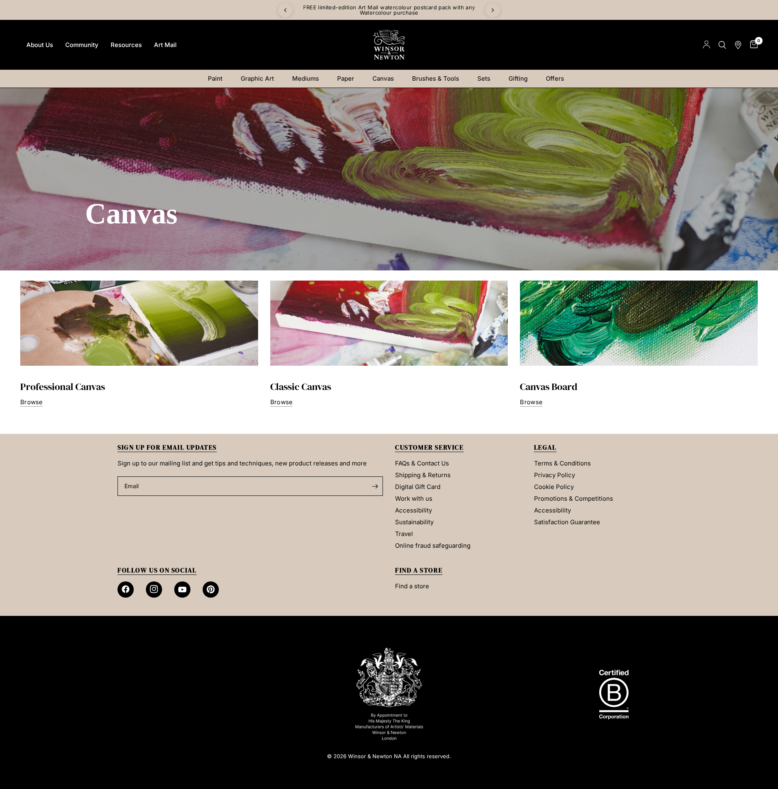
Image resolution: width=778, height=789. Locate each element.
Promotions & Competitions (573, 498)
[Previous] (285, 10)
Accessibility (413, 510)
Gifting (518, 78)
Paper (345, 78)
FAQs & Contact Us (422, 463)
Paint (215, 78)
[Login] (706, 45)
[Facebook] (126, 589)
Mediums (305, 78)
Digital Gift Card (417, 487)
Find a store (412, 586)
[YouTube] (182, 589)
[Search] (722, 45)
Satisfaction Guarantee (567, 522)
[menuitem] (39, 45)
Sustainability (414, 522)
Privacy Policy (554, 475)
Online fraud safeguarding (432, 545)
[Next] (492, 10)
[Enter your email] (375, 486)
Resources (126, 45)
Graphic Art (257, 78)
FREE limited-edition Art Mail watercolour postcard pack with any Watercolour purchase (389, 10)
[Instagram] (154, 589)
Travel (404, 534)
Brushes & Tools (435, 78)
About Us (39, 45)
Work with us (413, 498)
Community (81, 45)
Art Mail (165, 45)
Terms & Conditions (562, 463)
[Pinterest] (211, 589)
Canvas (383, 78)
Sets (483, 78)
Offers (555, 78)
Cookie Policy (554, 487)
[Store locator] (738, 45)
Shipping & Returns (423, 475)
